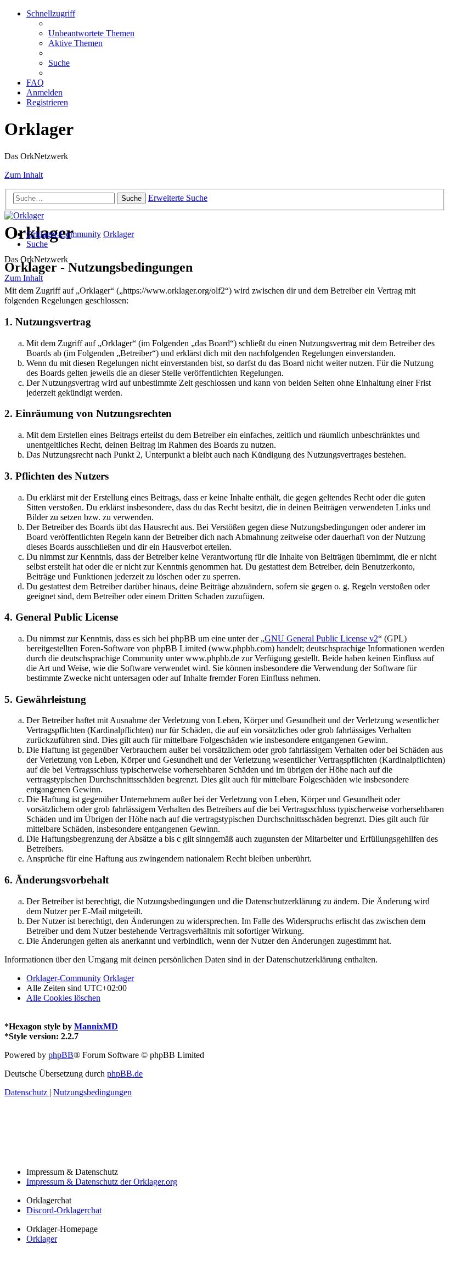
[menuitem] (91, 33)
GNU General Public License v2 (321, 638)
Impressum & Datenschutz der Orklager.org (101, 1181)
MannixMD (96, 1026)
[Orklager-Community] (24, 215)
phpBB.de (125, 1073)
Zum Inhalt (23, 174)
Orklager (41, 1238)
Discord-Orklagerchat (64, 1210)
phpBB (61, 1055)
